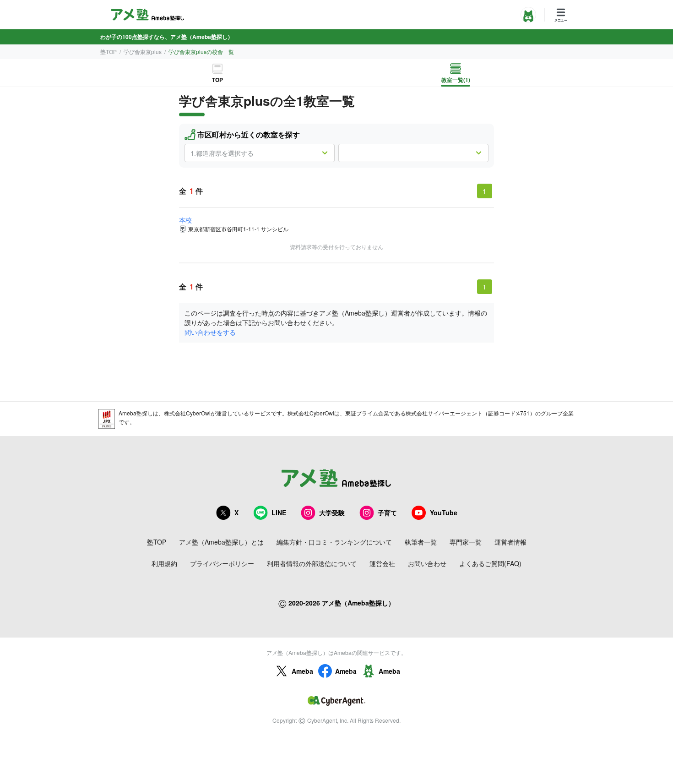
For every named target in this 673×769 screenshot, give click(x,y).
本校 (185, 219)
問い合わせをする (210, 332)
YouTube (443, 512)
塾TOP (108, 51)
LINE (278, 512)
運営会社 (382, 563)
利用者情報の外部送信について (312, 563)
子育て (387, 512)
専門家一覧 (466, 541)
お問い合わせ (427, 563)
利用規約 (164, 563)
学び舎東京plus (143, 51)
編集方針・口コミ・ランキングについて (334, 541)
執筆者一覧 (421, 541)
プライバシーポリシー (222, 563)
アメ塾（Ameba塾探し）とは (221, 541)
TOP (217, 80)
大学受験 (332, 512)
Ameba (302, 671)
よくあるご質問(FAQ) (490, 563)
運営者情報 (510, 541)
